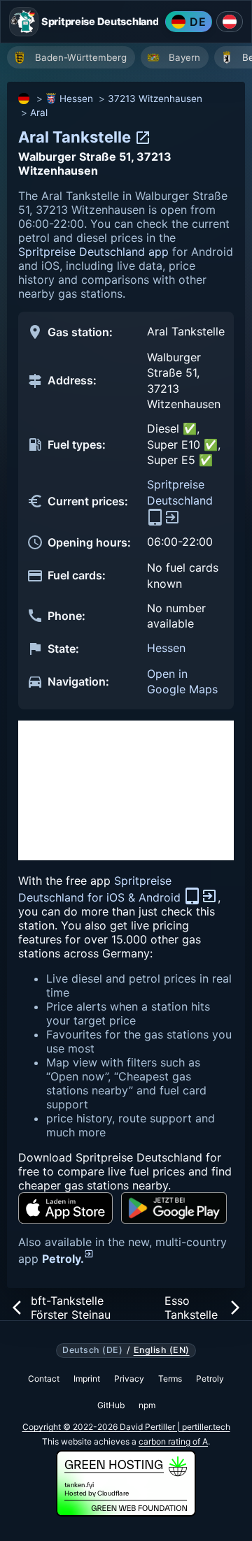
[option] (71, 57)
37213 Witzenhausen (155, 98)
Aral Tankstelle (76, 137)
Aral (39, 112)
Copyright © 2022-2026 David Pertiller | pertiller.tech (126, 1426)
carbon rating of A (173, 1441)
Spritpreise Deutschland (180, 492)
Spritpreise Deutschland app (93, 252)
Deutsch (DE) (92, 1350)
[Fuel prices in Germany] (24, 98)
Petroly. (63, 1259)
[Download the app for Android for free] (174, 1208)
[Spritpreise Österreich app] (229, 21)
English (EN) (162, 1350)
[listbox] (129, 59)
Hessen (76, 98)
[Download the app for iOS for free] (65, 1208)
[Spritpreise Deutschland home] (23, 21)
